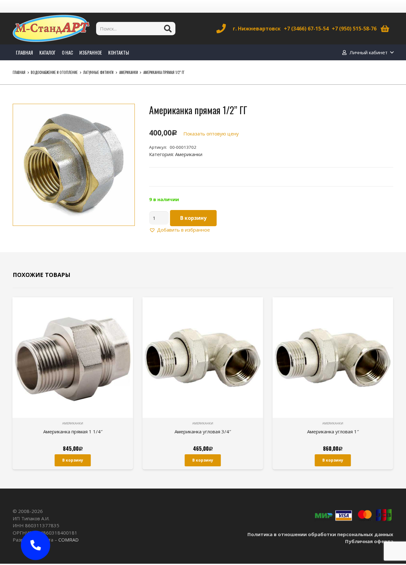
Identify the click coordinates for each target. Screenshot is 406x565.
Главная (19, 72)
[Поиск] (168, 28)
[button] (124, 113)
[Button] (35, 545)
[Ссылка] (51, 28)
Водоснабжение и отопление (54, 72)
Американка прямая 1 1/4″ (73, 431)
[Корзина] (385, 28)
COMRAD (68, 539)
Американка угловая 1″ (333, 431)
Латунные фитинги (98, 72)
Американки (128, 72)
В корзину (193, 217)
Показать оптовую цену (211, 133)
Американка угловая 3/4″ (203, 431)
